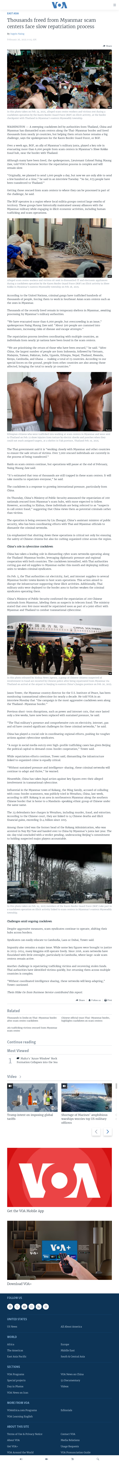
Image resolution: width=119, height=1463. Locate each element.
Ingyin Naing (17, 33)
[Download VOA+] (59, 1250)
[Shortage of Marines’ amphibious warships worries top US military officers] (86, 1097)
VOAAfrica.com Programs (22, 1410)
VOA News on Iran (17, 1392)
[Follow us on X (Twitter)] (17, 1307)
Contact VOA (68, 1434)
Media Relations (70, 1440)
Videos (64, 1386)
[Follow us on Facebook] (10, 1307)
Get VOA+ (12, 1446)
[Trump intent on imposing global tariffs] (32, 1097)
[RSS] (39, 1307)
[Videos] (46, 1459)
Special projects (16, 1380)
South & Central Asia (73, 1356)
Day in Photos (15, 1386)
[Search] (98, 1459)
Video (12, 1077)
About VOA (13, 1440)
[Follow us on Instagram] (31, 1307)
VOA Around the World (20, 1452)
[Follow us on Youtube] (24, 1307)
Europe (65, 1344)
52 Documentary (70, 1380)
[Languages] (72, 1459)
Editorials (66, 1410)
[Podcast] (46, 1307)
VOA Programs (15, 1374)
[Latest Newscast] (21, 1459)
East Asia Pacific (16, 1356)
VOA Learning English (20, 1416)
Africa (10, 1344)
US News (12, 1326)
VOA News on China (72, 1374)
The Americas (15, 1350)
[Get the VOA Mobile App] (59, 1177)
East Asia (13, 13)
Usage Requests (70, 1446)
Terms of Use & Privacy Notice (24, 1434)
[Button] (107, 46)
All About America (71, 1326)
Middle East (68, 1350)
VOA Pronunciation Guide (75, 1452)
